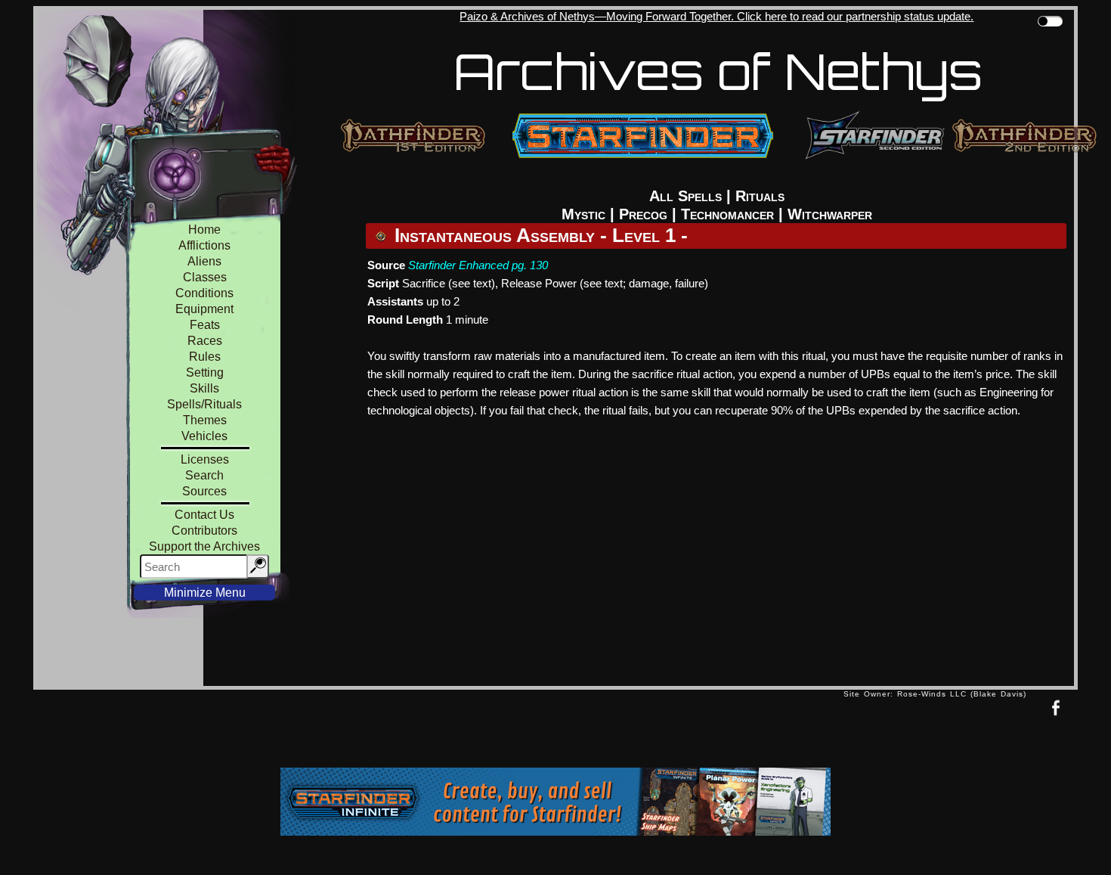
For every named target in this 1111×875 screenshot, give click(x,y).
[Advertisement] (438, 732)
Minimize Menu (205, 592)
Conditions (204, 293)
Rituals (760, 196)
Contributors (204, 530)
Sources (204, 491)
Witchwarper (830, 214)
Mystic (583, 214)
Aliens (204, 261)
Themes (205, 420)
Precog (643, 214)
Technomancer (727, 214)
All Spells (685, 196)
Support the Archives (204, 546)
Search (204, 475)
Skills (204, 388)
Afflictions (204, 245)
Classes (205, 277)
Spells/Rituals (204, 404)
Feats (205, 324)
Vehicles (204, 436)
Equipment (204, 309)
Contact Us (204, 514)
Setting (205, 372)
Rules (205, 356)
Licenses (205, 459)
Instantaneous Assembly (495, 235)
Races (204, 340)
